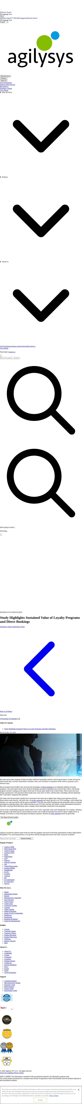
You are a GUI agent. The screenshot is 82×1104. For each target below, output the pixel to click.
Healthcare (8, 915)
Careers (6, 955)
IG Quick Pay (9, 882)
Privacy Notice (53, 1095)
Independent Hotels (10, 894)
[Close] (78, 1089)
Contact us (11, 352)
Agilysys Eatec (9, 851)
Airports (7, 907)
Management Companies (12, 898)
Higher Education (10, 911)
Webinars (7, 939)
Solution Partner (9, 961)
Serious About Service (7, 85)
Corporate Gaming (10, 905)
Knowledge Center (10, 990)
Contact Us (8, 963)
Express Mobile (9, 868)
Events (6, 969)
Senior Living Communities (13, 913)
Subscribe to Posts (18, 627)
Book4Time (8, 856)
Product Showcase (10, 937)
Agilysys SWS (9, 853)
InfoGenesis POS (10, 849)
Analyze (7, 876)
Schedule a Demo (6, 88)
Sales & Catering (10, 862)
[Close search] (1, 356)
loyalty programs (37, 800)
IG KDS (7, 874)
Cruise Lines (8, 904)
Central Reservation (11, 866)
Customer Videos (10, 933)
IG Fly (6, 872)
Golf (5, 858)
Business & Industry (11, 919)
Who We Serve (5, 76)
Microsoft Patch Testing (12, 983)
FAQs (6, 971)
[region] (41, 1095)
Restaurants (8, 917)
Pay (5, 878)
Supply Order (8, 989)
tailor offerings (56, 813)
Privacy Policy (19, 1073)
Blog (6, 943)
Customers (7, 957)
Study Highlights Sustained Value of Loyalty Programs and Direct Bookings (30, 729)
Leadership (8, 953)
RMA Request (9, 987)
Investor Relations (10, 965)
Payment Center (9, 985)
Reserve (7, 860)
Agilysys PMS (9, 847)
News (6, 967)
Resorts (6, 896)
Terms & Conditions (7, 1073)
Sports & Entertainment (12, 921)
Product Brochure (10, 935)
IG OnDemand (9, 880)
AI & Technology (6, 83)
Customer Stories (10, 931)
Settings (40, 1100)
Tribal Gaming (9, 909)
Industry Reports (9, 941)
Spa (5, 864)
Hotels (6, 892)
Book (6, 855)
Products (3, 78)
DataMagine (8, 870)
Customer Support (10, 981)
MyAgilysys (4, 86)
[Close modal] (1, 535)
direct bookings (47, 787)
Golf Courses (8, 902)
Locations (7, 959)
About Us (4, 80)
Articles (7, 929)
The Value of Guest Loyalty (9, 817)
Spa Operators (9, 900)
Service (6, 883)
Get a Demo (4, 90)
